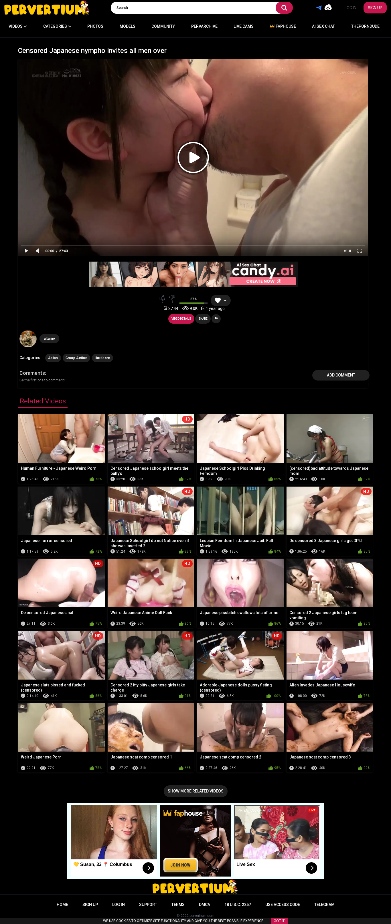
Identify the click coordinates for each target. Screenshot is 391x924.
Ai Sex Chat (323, 26)
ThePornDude (365, 26)
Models (127, 26)
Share (203, 318)
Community (163, 26)
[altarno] (28, 338)
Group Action (77, 358)
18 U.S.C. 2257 (237, 904)
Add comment (341, 375)
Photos (95, 26)
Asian (53, 358)
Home (62, 904)
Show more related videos (196, 791)
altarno (49, 338)
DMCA (204, 904)
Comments (32, 373)
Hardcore (102, 358)
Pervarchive (204, 26)
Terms (178, 904)
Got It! (279, 921)
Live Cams (244, 26)
